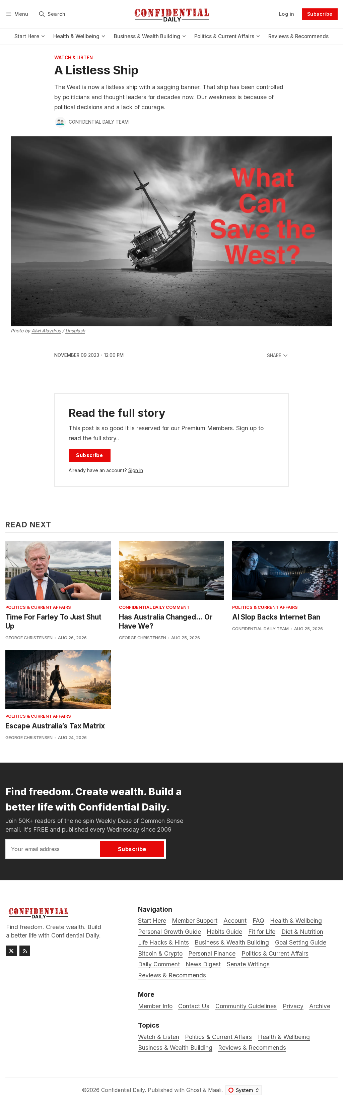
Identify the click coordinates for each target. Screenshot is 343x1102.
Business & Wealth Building (175, 1047)
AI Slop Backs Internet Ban (276, 617)
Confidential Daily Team (99, 122)
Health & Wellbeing (284, 1036)
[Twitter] (11, 951)
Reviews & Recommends (252, 1047)
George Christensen (29, 637)
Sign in (135, 470)
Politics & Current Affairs (38, 607)
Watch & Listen (73, 58)
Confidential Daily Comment (154, 607)
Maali (214, 1090)
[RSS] (24, 951)
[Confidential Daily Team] (60, 122)
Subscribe (320, 14)
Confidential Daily (123, 1090)
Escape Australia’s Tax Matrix (55, 726)
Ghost (193, 1090)
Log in (286, 14)
